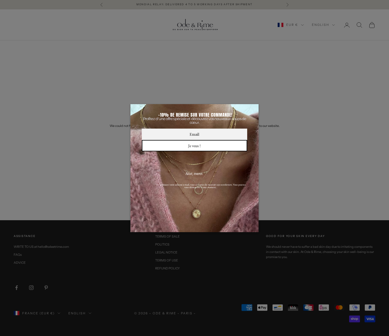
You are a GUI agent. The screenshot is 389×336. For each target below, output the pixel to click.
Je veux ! (194, 145)
